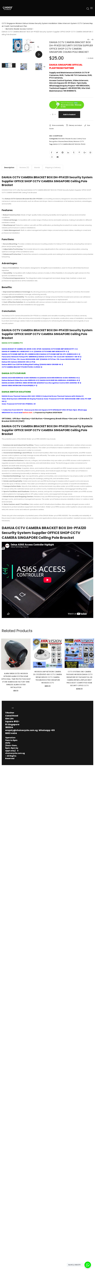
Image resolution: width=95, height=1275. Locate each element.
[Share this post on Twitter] (57, 152)
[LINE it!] (90, 152)
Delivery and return (75, 125)
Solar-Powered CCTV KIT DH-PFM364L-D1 (19, 404)
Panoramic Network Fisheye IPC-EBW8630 (19, 357)
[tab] (9, 167)
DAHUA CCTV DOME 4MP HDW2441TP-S (51, 351)
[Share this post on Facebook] (51, 152)
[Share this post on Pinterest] (79, 152)
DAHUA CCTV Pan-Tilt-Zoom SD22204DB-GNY (60, 359)
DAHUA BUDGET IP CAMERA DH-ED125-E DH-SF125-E (22, 349)
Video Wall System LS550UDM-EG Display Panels (22, 399)
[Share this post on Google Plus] (85, 152)
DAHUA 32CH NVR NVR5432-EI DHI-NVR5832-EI (20, 378)
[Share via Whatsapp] (52, 157)
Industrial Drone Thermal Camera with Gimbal (62, 396)
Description (9, 167)
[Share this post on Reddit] (62, 152)
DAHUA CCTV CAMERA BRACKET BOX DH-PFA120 (69, 144)
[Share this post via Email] (57, 157)
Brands (37, 167)
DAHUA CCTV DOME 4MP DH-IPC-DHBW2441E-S (59, 354)
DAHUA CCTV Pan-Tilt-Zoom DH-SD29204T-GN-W (59, 357)
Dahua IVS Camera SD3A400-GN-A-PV (18, 362)
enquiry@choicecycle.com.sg (21, 730)
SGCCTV (19, 410)
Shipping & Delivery (53, 167)
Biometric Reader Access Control (19, 29)
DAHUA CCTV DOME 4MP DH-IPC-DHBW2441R (20, 354)
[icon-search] (88, 8)
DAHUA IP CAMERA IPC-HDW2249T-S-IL (18, 351)
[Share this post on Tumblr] (73, 152)
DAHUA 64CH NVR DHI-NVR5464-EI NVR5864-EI (59, 380)
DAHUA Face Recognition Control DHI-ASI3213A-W (58, 383)
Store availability (58, 125)
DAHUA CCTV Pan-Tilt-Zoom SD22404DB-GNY (21, 359)
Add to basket (69, 114)
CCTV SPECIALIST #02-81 (58, 410)
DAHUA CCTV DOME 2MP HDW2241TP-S (60, 349)
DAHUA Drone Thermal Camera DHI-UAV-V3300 (21, 396)
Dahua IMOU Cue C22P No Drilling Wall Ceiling (20, 364)
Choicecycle (29, 410)
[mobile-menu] (91, 8)
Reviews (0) (24, 167)
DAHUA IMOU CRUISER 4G (51, 364)
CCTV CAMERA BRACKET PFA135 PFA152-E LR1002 (21, 367)
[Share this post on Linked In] (68, 152)
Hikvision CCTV (78, 141)
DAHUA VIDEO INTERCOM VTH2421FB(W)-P (18, 385)
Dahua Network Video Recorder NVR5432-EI (20, 380)
